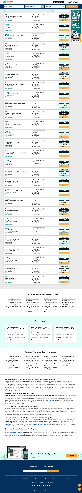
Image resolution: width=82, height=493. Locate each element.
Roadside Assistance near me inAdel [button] (50, 364)
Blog (49, 2)
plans (33, 2)
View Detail (63, 20)
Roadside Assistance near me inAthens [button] (68, 360)
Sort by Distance (10, 11)
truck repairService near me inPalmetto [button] (32, 303)
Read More (9, 339)
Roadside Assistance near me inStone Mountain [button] (32, 357)
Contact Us (29, 478)
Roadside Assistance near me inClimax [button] (14, 368)
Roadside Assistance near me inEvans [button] (68, 357)
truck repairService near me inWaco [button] (50, 306)
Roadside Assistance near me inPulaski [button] (14, 364)
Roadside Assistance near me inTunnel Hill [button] (32, 368)
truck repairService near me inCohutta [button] (14, 306)
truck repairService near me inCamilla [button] (68, 306)
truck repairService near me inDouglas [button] (50, 299)
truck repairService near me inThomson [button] (14, 310)
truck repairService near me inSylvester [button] (68, 299)
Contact (44, 2)
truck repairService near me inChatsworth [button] (68, 303)
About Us (21, 478)
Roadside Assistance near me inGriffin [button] (14, 360)
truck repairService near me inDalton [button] (50, 310)
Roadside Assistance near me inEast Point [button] (50, 360)
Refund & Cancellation (67, 478)
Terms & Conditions (55, 478)
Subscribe (53, 471)
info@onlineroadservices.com (47, 482)
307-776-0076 (32, 482)
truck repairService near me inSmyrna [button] (14, 299)
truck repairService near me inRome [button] (32, 310)
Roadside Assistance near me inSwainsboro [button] (68, 364)
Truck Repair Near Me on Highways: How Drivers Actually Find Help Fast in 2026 (16, 328)
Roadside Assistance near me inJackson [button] (14, 357)
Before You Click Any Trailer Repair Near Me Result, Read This (40, 328)
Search (72, 6)
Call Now (71, 455)
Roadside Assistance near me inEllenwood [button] (32, 360)
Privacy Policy (43, 478)
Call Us (64, 16)
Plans (15, 478)
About (38, 2)
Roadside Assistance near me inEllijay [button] (32, 364)
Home (29, 2)
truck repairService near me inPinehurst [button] (32, 306)
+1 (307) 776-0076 (72, 2)
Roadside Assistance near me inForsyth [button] (50, 368)
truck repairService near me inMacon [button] (32, 299)
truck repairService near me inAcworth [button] (50, 303)
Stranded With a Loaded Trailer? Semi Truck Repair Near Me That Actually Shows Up (65, 328)
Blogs (36, 478)
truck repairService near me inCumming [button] (14, 303)
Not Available (9, 20)
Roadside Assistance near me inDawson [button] (50, 357)
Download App (59, 2)
